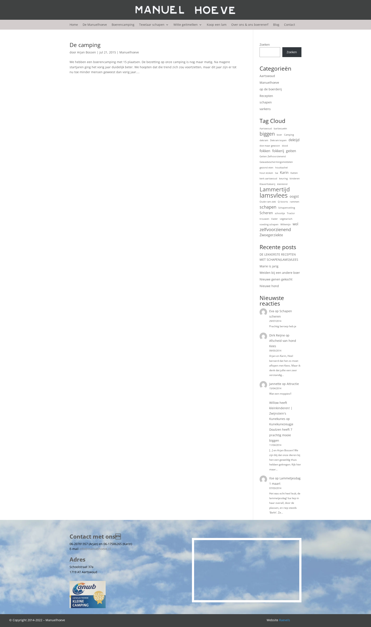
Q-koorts (283, 201)
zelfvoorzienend (275, 229)
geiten (291, 150)
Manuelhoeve (129, 52)
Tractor (291, 213)
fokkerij (278, 150)
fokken (265, 150)
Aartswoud (267, 76)
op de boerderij (271, 89)
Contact (289, 25)
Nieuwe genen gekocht (276, 279)
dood (285, 145)
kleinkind (282, 184)
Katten (294, 172)
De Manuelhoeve (95, 25)
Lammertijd (275, 189)
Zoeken (265, 44)
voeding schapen (269, 224)
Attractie (293, 384)
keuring (283, 178)
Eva (271, 311)
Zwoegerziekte (271, 235)
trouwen (264, 218)
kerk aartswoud (268, 178)
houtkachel (281, 167)
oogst (294, 196)
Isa (276, 172)
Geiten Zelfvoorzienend (273, 156)
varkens (265, 109)
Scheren (266, 213)
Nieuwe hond (269, 286)
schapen (266, 102)
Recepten (266, 96)
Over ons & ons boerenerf (249, 25)
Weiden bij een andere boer (280, 273)
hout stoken (266, 172)
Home (74, 25)
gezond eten (266, 167)
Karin (284, 172)
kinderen (295, 178)
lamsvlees (274, 195)
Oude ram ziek (268, 201)
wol (295, 224)
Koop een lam (217, 25)
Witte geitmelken (185, 25)
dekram (264, 140)
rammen (294, 201)
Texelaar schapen (151, 25)
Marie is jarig (269, 266)
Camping (289, 134)
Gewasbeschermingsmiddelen (276, 162)
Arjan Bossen (86, 52)
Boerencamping (123, 25)
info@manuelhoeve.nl (95, 549)
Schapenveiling (286, 207)
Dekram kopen (278, 140)
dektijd (294, 140)
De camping (85, 45)
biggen (267, 133)
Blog (276, 25)
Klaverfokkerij (267, 184)
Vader (274, 218)
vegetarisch (286, 218)
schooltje (280, 213)
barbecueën (280, 128)
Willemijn (285, 224)
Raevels (284, 620)
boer (279, 134)
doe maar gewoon (270, 145)
